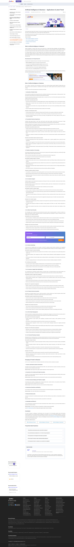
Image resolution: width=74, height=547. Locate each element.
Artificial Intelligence (46, 532)
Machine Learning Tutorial (11, 528)
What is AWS (26, 532)
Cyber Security (36, 532)
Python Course (25, 502)
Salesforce (40, 532)
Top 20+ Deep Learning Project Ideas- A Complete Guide (15, 44)
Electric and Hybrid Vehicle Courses (29, 522)
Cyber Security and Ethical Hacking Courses (51, 519)
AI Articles (14, 6)
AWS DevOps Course (25, 512)
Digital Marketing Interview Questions (59, 512)
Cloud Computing (10, 532)
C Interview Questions (11, 538)
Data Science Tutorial (48, 512)
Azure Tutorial (47, 509)
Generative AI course (53, 415)
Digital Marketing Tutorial (38, 528)
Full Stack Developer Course (26, 513)
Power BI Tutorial (18, 528)
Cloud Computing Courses (48, 513)
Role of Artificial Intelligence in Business (32, 40)
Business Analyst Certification (27, 505)
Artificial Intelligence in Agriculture (58, 422)
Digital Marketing (31, 532)
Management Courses (49, 522)
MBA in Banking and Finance (31, 422)
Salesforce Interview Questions (60, 505)
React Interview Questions (59, 509)
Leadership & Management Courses (40, 522)
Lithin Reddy (34, 450)
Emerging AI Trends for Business (31, 41)
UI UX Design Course (36, 501)
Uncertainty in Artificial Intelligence (14, 20)
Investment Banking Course (26, 509)
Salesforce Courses (15, 519)
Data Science (10, 519)
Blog (11, 6)
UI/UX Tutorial (51, 528)
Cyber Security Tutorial (48, 506)
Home (9, 6)
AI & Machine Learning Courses (31, 519)
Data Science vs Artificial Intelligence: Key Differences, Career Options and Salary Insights (15, 18)
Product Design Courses (20, 522)
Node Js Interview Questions (60, 510)
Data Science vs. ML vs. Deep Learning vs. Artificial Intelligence (15, 12)
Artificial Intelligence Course (37, 505)
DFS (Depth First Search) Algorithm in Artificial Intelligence (16, 30)
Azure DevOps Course (37, 513)
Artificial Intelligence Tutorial (30, 528)
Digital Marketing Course (37, 510)
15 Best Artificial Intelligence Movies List (15, 35)
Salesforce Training (36, 502)
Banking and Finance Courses (12, 522)
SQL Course (24, 510)
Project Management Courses (40, 519)
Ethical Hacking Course (37, 506)
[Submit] (23, 1)
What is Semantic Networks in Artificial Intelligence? (15, 22)
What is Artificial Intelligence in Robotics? (15, 37)
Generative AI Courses (56, 522)
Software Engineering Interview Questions (30, 538)
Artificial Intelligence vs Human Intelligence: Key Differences (15, 15)
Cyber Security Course (37, 509)
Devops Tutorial (47, 502)
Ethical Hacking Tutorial (48, 510)
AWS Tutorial (46, 501)
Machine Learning (21, 532)
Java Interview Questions (59, 506)
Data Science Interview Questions (60, 502)
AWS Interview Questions (59, 501)
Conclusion (27, 43)
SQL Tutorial (23, 528)
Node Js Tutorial (47, 505)
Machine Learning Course (26, 501)
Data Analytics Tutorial (46, 528)
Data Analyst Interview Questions (19, 538)
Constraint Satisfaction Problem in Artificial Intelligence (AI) (15, 27)
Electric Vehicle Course (37, 512)
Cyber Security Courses (26, 506)
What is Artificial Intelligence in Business (32, 38)
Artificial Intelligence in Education (44, 422)
